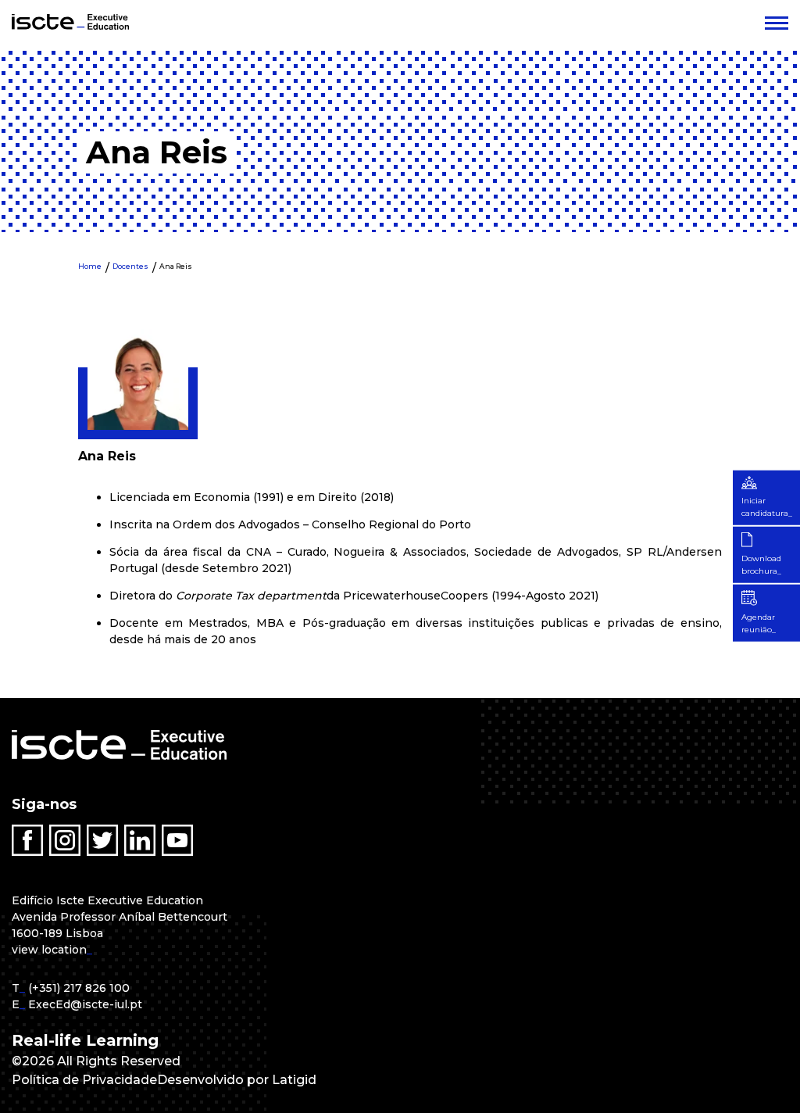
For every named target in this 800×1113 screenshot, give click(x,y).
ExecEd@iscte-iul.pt (85, 1004)
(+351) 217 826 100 (79, 988)
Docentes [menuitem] (130, 266)
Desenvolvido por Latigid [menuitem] (236, 1079)
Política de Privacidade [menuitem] (84, 1079)
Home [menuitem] (90, 266)
